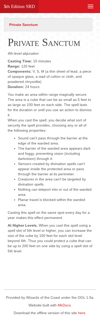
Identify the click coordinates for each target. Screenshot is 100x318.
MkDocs (64, 305)
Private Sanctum (23, 25)
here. (82, 313)
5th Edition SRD (19, 6)
